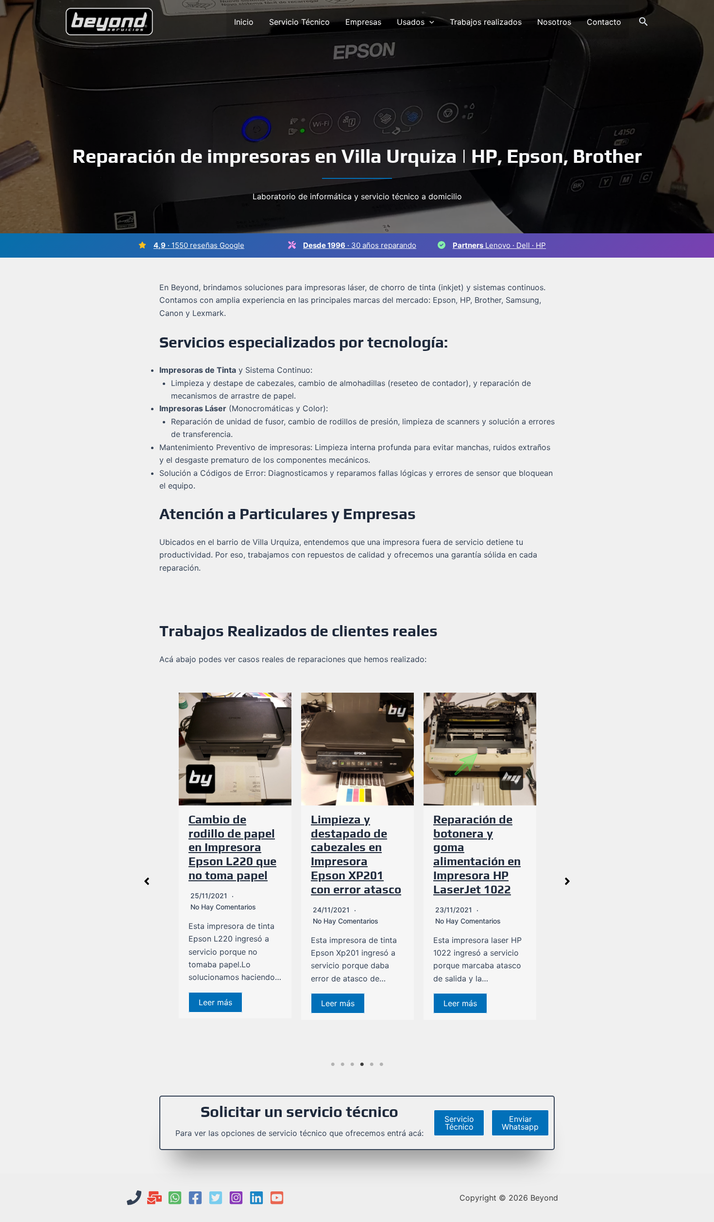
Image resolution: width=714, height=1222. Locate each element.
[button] (429, 22)
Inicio (244, 22)
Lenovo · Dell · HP (499, 245)
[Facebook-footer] (195, 1197)
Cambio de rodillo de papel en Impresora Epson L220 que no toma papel (232, 847)
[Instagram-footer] (236, 1197)
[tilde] (441, 245)
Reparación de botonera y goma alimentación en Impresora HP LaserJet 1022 (477, 854)
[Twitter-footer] (215, 1197)
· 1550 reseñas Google (198, 245)
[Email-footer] (154, 1197)
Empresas (363, 22)
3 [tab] (352, 1064)
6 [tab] (381, 1064)
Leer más (215, 1002)
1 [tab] (333, 1064)
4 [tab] (362, 1064)
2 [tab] (342, 1064)
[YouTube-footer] (277, 1197)
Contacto (604, 22)
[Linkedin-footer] (256, 1197)
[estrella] (142, 245)
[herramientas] (292, 245)
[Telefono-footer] (134, 1197)
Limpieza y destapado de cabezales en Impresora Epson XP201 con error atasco (356, 854)
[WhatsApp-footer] (175, 1197)
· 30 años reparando (359, 245)
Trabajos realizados (486, 22)
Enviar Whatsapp (520, 1123)
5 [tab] (371, 1064)
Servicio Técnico (299, 22)
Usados (411, 22)
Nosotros (554, 22)
